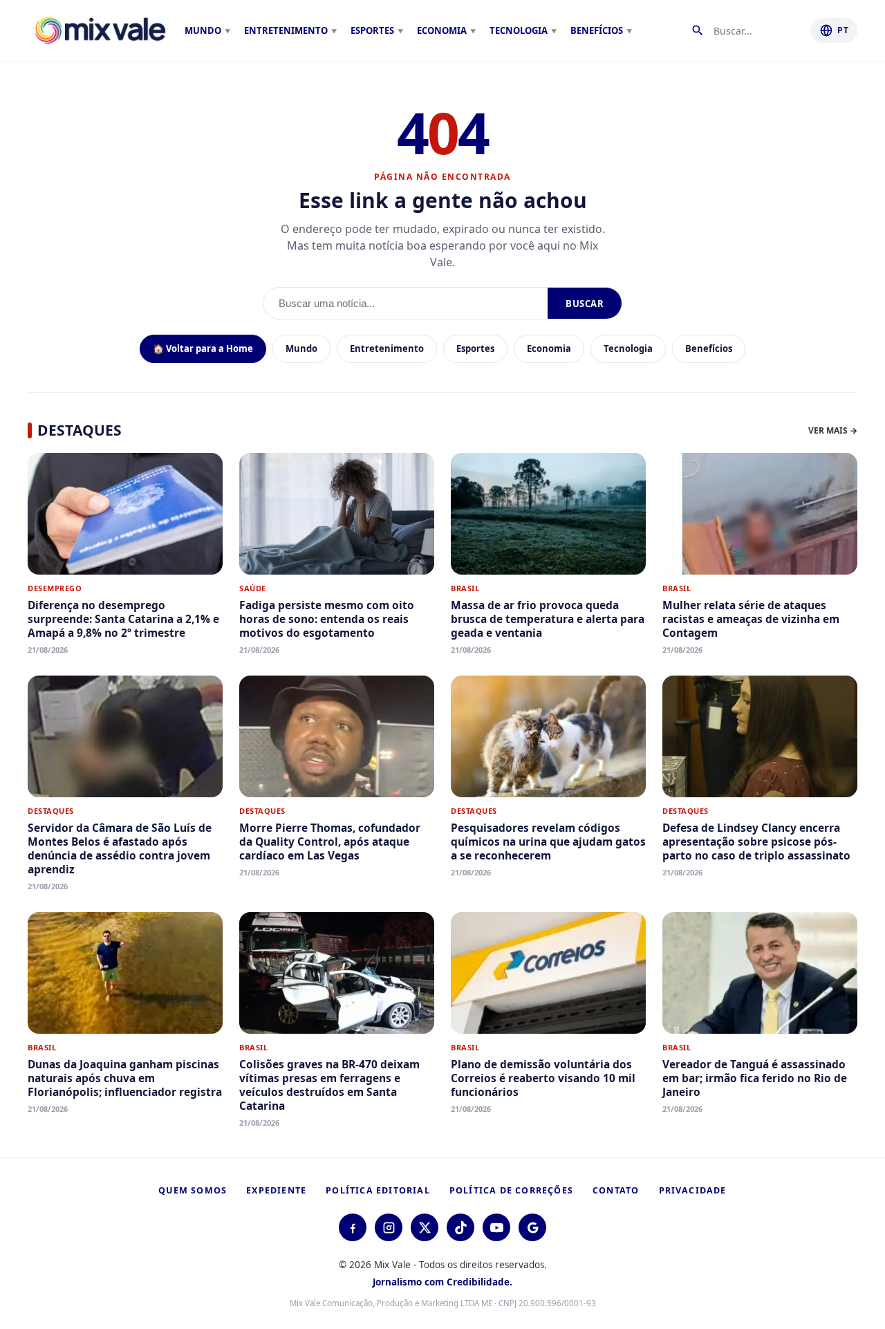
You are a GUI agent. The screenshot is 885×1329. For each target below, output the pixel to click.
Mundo (301, 348)
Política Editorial (378, 1190)
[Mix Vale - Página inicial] (101, 30)
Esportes (475, 348)
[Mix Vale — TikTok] (460, 1227)
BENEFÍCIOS (596, 30)
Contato (616, 1190)
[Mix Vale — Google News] (532, 1227)
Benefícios (708, 348)
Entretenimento (387, 348)
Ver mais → (832, 430)
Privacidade (693, 1190)
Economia (549, 348)
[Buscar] (700, 30)
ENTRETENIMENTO (286, 30)
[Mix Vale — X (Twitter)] (424, 1227)
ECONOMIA (442, 30)
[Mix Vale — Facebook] (352, 1227)
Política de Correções (511, 1190)
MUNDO (203, 30)
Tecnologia (628, 348)
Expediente (276, 1190)
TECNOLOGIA (519, 30)
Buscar (585, 303)
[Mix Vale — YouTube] (496, 1227)
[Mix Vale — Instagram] (388, 1227)
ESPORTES (372, 30)
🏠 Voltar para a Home (203, 348)
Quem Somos (192, 1190)
